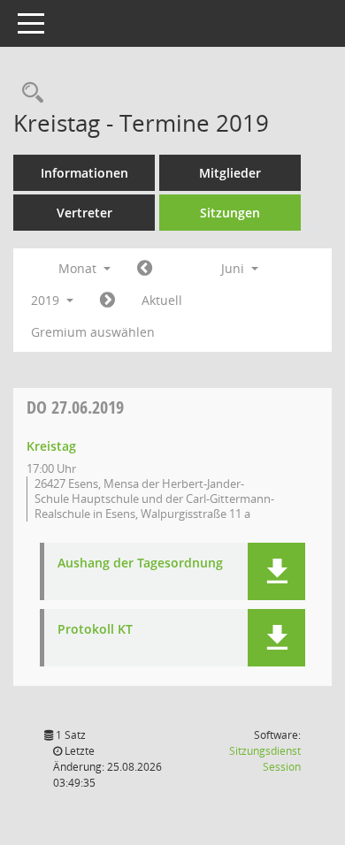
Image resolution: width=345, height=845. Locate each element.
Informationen (84, 172)
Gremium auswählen (93, 332)
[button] (276, 571)
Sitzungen (230, 212)
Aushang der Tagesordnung (140, 563)
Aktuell (162, 300)
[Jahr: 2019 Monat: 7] (107, 300)
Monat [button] (79, 268)
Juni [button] (234, 268)
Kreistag (51, 446)
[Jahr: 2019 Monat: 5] (144, 269)
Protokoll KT (95, 629)
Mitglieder (230, 172)
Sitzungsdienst (265, 758)
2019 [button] (47, 300)
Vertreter (84, 212)
